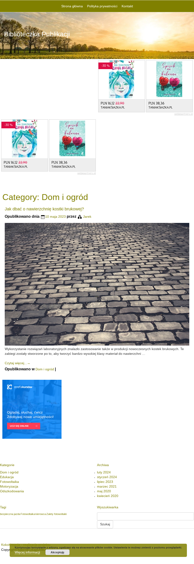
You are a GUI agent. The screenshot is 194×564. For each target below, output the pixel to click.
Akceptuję (57, 552)
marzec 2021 (107, 486)
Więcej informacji (27, 552)
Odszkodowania (12, 491)
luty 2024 (104, 472)
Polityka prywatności (102, 6)
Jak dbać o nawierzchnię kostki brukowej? (44, 209)
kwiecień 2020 (107, 496)
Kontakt (127, 6)
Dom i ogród (44, 369)
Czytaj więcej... (17, 363)
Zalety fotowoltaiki (56, 514)
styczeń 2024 (107, 477)
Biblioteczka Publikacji (37, 34)
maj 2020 (104, 491)
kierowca (40, 514)
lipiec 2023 (105, 482)
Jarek (87, 216)
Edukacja (7, 477)
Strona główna (72, 6)
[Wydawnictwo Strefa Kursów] (32, 409)
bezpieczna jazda (10, 514)
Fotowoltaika (9, 482)
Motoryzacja (9, 486)
